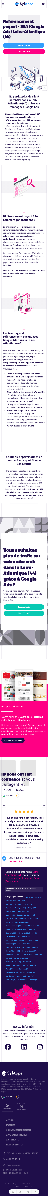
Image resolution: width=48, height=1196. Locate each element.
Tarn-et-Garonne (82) (14, 904)
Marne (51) (27, 961)
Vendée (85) (22, 979)
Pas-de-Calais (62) (22, 922)
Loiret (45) (38, 954)
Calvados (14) (33, 929)
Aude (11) (28, 904)
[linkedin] (24, 1046)
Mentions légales (12, 1184)
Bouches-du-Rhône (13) (26, 915)
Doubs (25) (23, 940)
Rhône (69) (31, 972)
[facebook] (8, 1046)
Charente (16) (11, 933)
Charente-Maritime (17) (28, 933)
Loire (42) (27, 954)
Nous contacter (24, 607)
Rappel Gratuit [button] (24, 45)
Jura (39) (18, 954)
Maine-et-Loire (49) (13, 961)
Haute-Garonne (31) (33, 897)
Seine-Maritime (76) (13, 926)
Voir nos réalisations (13, 740)
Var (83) (31, 976)
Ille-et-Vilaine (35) (13, 951)
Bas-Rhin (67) (20, 929)
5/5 (11, 795)
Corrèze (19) (10, 936)
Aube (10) (9, 929)
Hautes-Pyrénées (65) (30, 947)
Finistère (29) (11, 943)
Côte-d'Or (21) (11, 918)
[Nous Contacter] (43, 4)
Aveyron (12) (10, 911)
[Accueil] (24, 3)
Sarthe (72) (10, 976)
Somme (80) (21, 976)
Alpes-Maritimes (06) (31, 926)
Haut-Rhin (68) (24, 943)
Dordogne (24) (11, 940)
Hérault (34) (31, 911)
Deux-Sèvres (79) (24, 936)
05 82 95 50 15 (24, 51)
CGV (23, 1184)
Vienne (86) (34, 979)
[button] (13, 1191)
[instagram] (40, 1046)
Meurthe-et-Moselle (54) (15, 965)
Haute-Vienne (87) (13, 947)
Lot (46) (9, 958)
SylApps (28, 1186)
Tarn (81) (21, 900)
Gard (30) (22, 918)
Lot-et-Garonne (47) (21, 958)
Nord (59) (9, 922)
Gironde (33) (33, 918)
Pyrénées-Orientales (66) (15, 972)
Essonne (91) (10, 900)
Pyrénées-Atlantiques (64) (16, 908)
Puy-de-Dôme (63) (22, 969)
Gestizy (19, 1186)
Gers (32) (21, 911)
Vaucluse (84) (11, 979)
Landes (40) (10, 915)
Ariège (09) (32, 908)
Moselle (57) (31, 965)
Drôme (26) (33, 940)
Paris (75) (9, 969)
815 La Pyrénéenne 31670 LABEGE (22, 1153)
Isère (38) (9, 954)
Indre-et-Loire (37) (29, 951)
